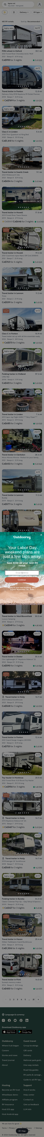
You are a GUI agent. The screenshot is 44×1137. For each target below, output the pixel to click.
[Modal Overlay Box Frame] (22, 568)
